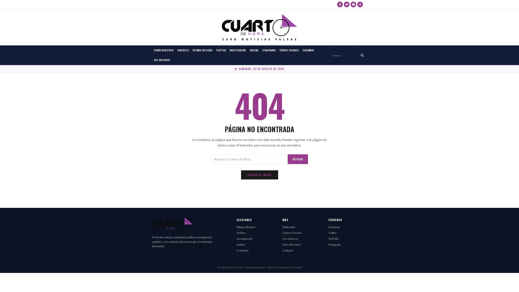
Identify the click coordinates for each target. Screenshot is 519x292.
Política (221, 50)
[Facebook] (340, 4)
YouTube (333, 238)
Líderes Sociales (289, 50)
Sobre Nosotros (164, 50)
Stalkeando (269, 50)
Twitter (332, 233)
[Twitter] (347, 4)
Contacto (183, 50)
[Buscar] (362, 55)
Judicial (254, 50)
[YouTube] (353, 4)
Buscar (298, 159)
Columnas (308, 50)
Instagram (334, 244)
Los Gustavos (162, 60)
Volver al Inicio (260, 175)
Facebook (334, 227)
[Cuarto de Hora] (259, 27)
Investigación (237, 50)
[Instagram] (360, 4)
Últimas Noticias (202, 50)
